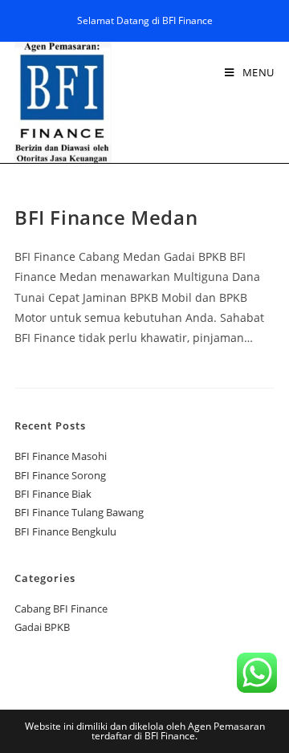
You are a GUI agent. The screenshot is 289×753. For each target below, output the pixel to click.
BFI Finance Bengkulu (65, 531)
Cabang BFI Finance (61, 608)
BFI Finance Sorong (60, 475)
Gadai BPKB (42, 627)
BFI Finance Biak (53, 493)
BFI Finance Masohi (60, 456)
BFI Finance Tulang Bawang (79, 512)
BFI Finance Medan (105, 217)
